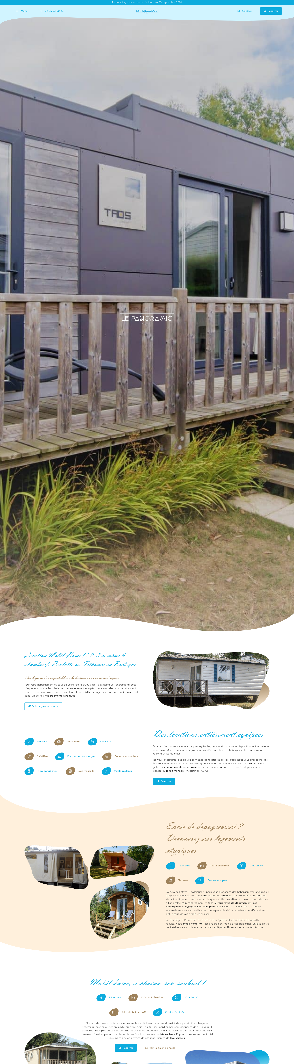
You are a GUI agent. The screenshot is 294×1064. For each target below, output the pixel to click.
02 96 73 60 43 (54, 11)
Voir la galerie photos (45, 706)
